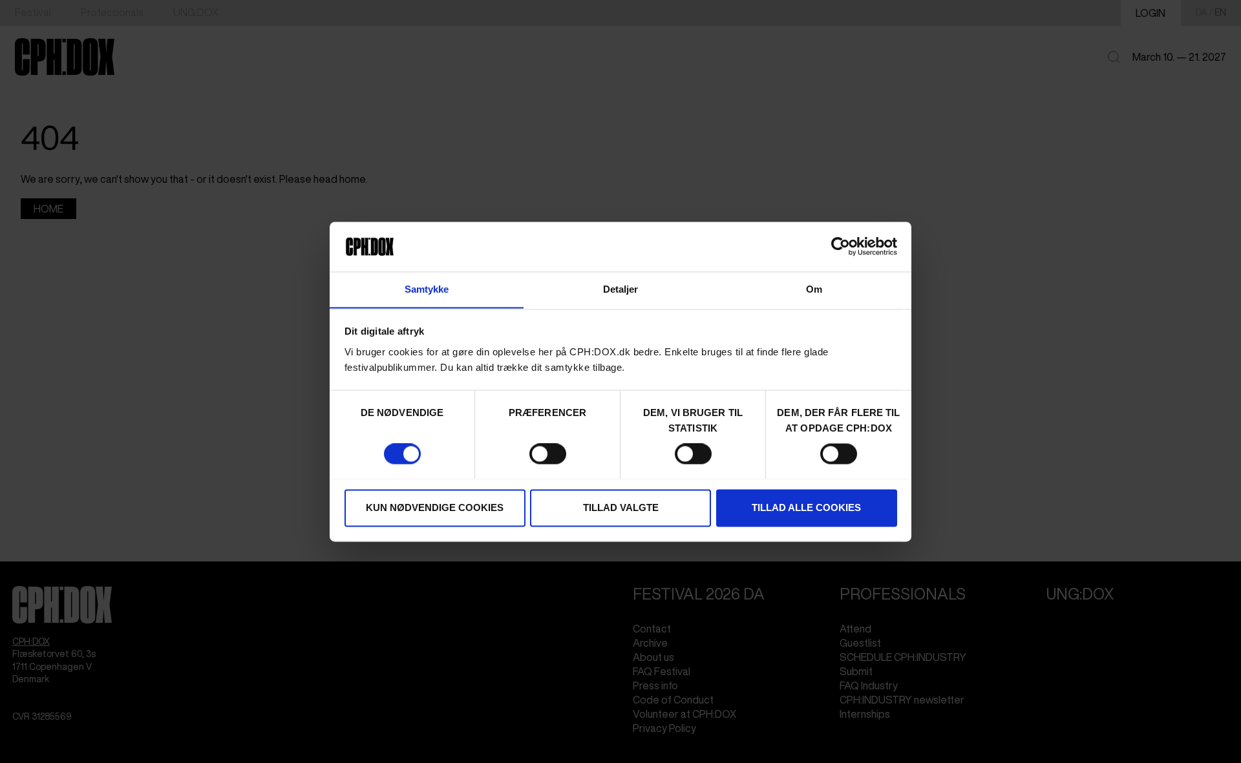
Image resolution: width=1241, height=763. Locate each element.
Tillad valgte (621, 507)
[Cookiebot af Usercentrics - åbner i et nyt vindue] (840, 246)
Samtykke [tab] (427, 289)
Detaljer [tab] (621, 289)
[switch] (547, 453)
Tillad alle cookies (806, 507)
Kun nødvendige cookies (435, 507)
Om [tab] (814, 289)
